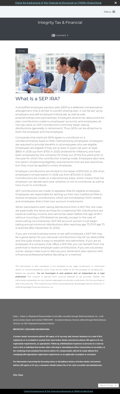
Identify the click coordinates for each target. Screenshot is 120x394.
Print (22, 51)
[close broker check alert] (115, 3)
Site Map (18, 375)
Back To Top (107, 385)
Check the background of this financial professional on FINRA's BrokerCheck (58, 2)
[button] (109, 12)
